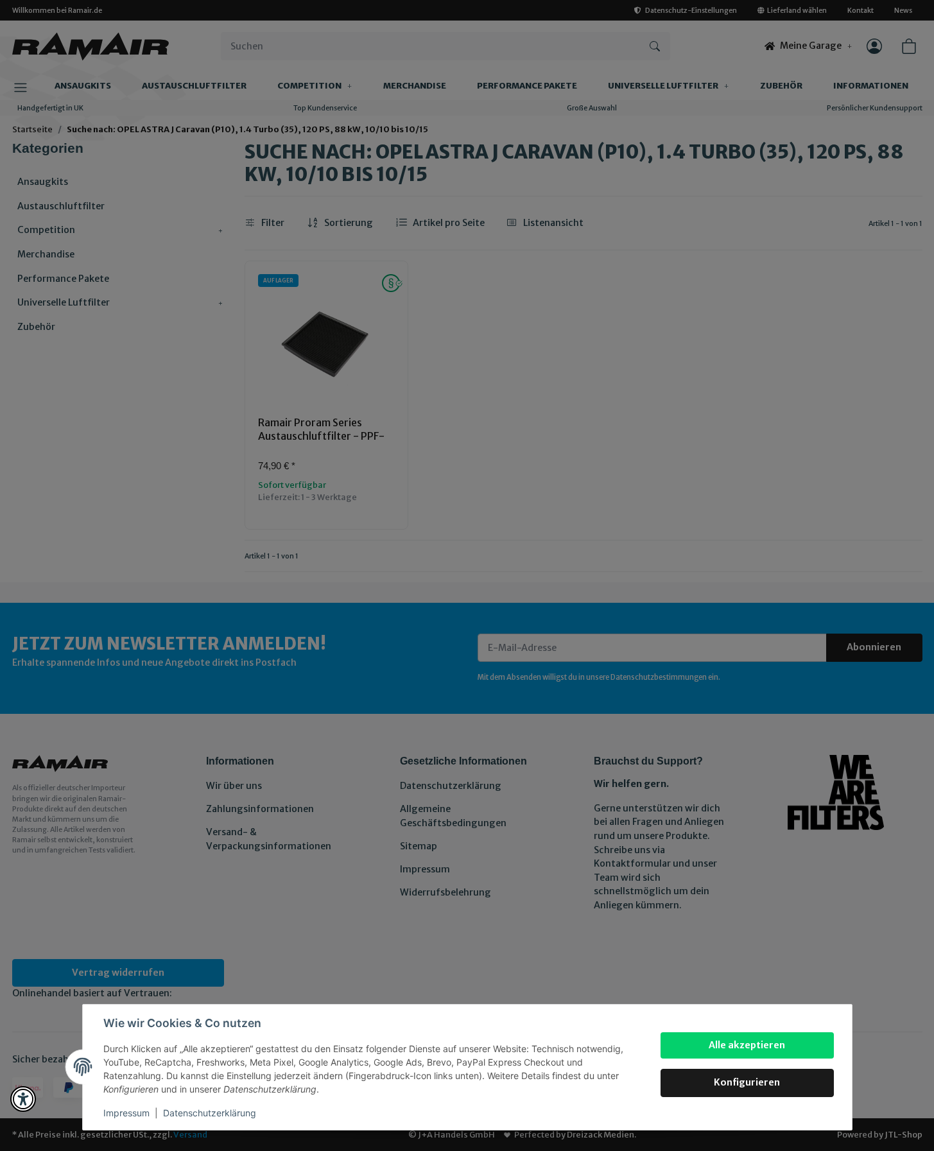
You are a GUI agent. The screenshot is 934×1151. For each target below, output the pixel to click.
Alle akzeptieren (747, 1045)
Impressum (126, 1112)
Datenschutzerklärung (209, 1112)
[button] (23, 1099)
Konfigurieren (747, 1082)
